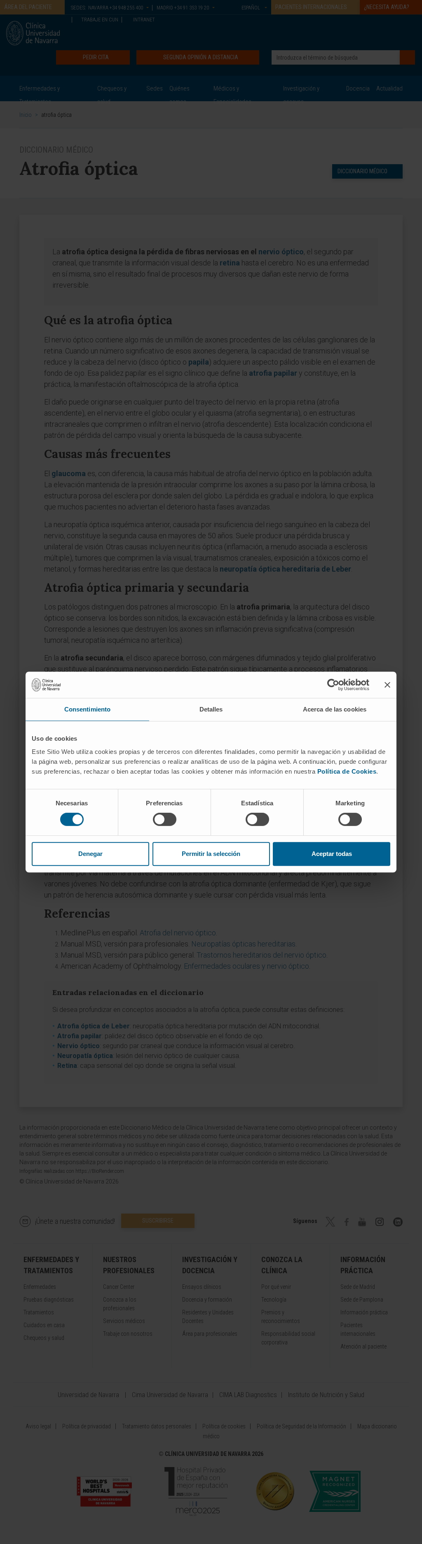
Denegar (90, 853)
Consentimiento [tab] (87, 709)
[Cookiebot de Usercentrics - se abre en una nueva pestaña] (333, 685)
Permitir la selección (211, 853)
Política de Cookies (347, 771)
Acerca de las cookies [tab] (334, 709)
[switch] (164, 819)
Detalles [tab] (211, 709)
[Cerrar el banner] (387, 685)
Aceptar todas (332, 853)
